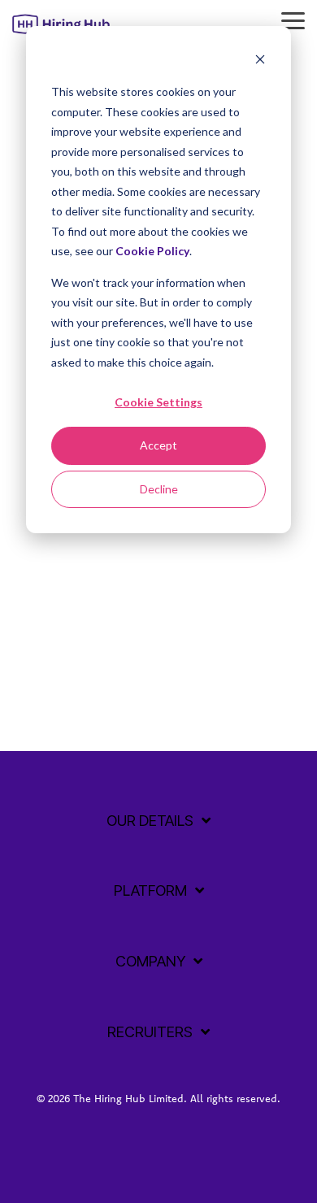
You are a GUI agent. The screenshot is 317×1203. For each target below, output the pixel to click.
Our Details (149, 820)
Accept (158, 445)
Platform (150, 890)
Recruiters (150, 1031)
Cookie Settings (158, 402)
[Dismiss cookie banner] (260, 61)
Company (150, 961)
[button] (293, 19)
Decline (159, 489)
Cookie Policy (152, 251)
